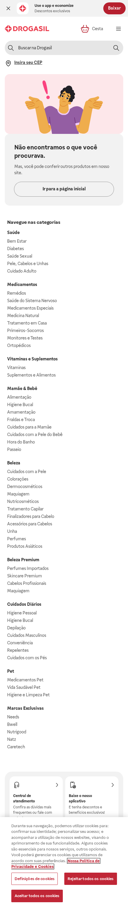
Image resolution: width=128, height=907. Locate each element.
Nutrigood (16, 731)
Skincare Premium (24, 575)
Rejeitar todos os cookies (90, 879)
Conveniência (20, 642)
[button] (8, 8)
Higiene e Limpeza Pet (28, 694)
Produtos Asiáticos (24, 546)
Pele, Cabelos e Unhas (27, 263)
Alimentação (19, 397)
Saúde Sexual (19, 256)
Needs (13, 717)
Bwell (12, 724)
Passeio (14, 449)
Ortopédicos (19, 345)
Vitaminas (16, 367)
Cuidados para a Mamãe (29, 427)
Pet (10, 671)
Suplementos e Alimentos (31, 375)
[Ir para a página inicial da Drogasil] (27, 29)
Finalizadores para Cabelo (30, 516)
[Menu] (118, 29)
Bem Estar (16, 241)
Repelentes (18, 650)
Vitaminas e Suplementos (32, 359)
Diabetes (15, 248)
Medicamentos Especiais (30, 308)
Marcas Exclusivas (25, 708)
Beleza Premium (23, 559)
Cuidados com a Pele (26, 471)
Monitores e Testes (25, 338)
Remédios (16, 293)
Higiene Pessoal (22, 613)
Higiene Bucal (20, 404)
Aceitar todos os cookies (37, 896)
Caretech (16, 746)
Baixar (114, 8)
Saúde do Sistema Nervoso (32, 300)
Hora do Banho (21, 442)
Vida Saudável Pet (23, 687)
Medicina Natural (23, 315)
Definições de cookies (35, 879)
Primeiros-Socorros (25, 330)
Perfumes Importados (28, 568)
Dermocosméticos (24, 486)
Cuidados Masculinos (26, 635)
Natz (11, 739)
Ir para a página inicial (64, 188)
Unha (12, 531)
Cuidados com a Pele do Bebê (35, 434)
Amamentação (21, 412)
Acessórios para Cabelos (29, 523)
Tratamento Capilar (25, 509)
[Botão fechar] (8, 8)
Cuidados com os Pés (27, 657)
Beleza (13, 463)
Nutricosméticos (23, 501)
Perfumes (16, 538)
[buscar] (116, 48)
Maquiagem (18, 494)
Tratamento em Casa (27, 323)
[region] (64, 862)
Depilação (16, 627)
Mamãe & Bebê (22, 388)
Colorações (17, 479)
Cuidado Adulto (21, 271)
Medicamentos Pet (25, 679)
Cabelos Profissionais (26, 583)
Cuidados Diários (24, 604)
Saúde (13, 232)
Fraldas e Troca (21, 419)
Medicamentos (22, 284)
